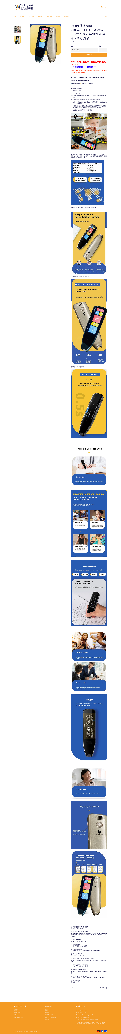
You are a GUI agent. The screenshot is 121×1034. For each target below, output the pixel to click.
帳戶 (106, 16)
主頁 (15, 16)
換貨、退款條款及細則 (50, 1017)
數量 (100, 46)
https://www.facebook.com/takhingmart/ (88, 1019)
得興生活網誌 (17, 1012)
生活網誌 (66, 16)
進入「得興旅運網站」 (19, 1017)
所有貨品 (31, 16)
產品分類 (40, 16)
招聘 (15, 1015)
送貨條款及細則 (49, 1015)
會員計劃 (49, 16)
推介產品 (22, 16)
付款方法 (47, 1019)
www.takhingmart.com (83, 1017)
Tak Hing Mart (20, 1031)
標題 (72, 46)
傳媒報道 (58, 16)
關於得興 (16, 1010)
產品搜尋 (47, 1010)
